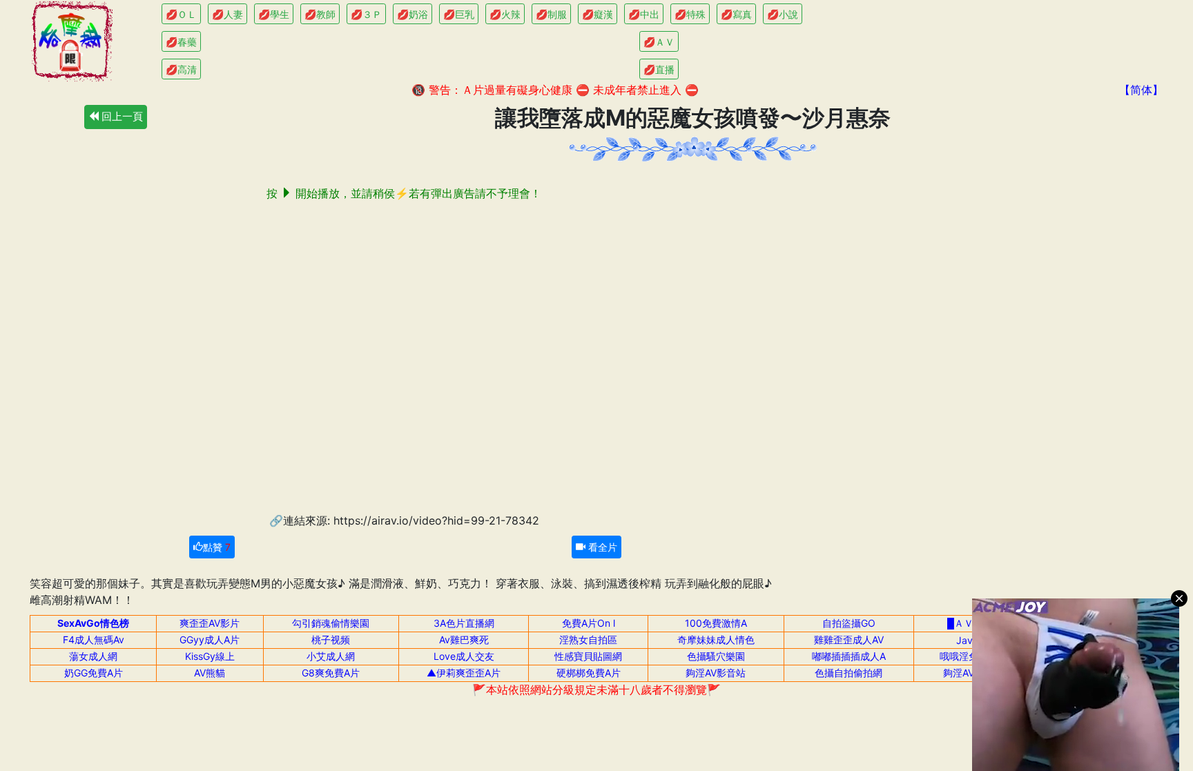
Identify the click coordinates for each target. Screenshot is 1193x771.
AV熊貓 (209, 673)
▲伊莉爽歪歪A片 (464, 673)
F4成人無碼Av (93, 639)
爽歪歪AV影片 (210, 623)
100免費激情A (716, 623)
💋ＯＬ (181, 14)
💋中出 (643, 14)
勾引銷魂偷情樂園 (330, 623)
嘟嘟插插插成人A (849, 656)
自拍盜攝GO (848, 623)
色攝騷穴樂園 (716, 656)
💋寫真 (736, 14)
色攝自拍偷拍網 (848, 673)
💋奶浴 (412, 14)
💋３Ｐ (366, 14)
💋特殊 (690, 14)
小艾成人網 (331, 656)
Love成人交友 (464, 656)
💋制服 (551, 14)
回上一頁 (121, 116)
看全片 (601, 547)
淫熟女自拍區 (588, 639)
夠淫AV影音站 (716, 673)
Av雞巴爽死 (464, 639)
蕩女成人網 (93, 656)
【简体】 (1141, 90)
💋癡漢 (597, 14)
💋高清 (181, 69)
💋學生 (273, 14)
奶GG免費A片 (93, 673)
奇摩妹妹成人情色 (716, 639)
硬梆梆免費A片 (588, 673)
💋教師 (320, 14)
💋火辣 (505, 14)
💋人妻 (227, 14)
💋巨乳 (458, 14)
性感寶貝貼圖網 (588, 656)
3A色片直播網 (464, 623)
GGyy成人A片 (210, 639)
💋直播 (659, 69)
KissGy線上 (210, 656)
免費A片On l (588, 623)
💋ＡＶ (659, 42)
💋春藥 (181, 42)
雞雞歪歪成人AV (849, 639)
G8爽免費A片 (331, 673)
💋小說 (782, 14)
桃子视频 (330, 639)
